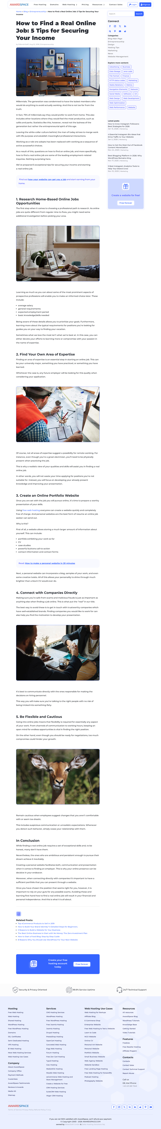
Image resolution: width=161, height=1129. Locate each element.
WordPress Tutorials (131, 1021)
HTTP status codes (117, 80)
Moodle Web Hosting (55, 1073)
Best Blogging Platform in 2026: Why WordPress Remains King (125, 156)
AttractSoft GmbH (72, 1124)
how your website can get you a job (47, 179)
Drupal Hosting (52, 1033)
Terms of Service (15, 1110)
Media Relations (116, 85)
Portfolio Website (92, 1053)
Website (131, 107)
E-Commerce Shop (92, 1021)
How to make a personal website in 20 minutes (50, 563)
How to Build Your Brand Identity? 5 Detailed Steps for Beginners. (48, 927)
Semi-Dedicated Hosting (18, 1041)
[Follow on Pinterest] (115, 31)
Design (111, 44)
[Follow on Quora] (110, 31)
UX (135, 94)
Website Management (118, 56)
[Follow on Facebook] (110, 26)
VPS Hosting (13, 1045)
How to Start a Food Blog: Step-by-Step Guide (39, 936)
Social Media (114, 94)
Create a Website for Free (57, 1084)
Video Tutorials (129, 1033)
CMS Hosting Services (55, 1012)
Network (134, 89)
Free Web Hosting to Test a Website (100, 1029)
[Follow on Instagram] (115, 26)
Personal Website (92, 1049)
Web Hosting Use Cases (18, 1057)
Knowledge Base (130, 1025)
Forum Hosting (52, 1053)
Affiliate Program (130, 1051)
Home (19, 11)
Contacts (126, 1061)
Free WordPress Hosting (18, 1029)
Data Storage (114, 71)
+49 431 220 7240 (130, 1086)
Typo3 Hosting (52, 1061)
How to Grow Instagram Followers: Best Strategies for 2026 (123, 125)
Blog (26, 11)
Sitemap (11, 1095)
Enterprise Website (93, 1025)
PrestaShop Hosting (54, 1037)
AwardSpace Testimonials (19, 1083)
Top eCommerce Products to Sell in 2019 (36, 923)
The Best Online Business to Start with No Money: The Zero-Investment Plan (52, 933)
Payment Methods (15, 1075)
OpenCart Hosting (54, 1041)
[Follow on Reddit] (125, 31)
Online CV (89, 1041)
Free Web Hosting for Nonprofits (98, 1073)
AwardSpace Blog (130, 1016)
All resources (128, 1012)
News (110, 53)
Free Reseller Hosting (132, 1047)
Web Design (114, 98)
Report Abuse (128, 1073)
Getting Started (129, 1029)
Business (126, 67)
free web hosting (31, 510)
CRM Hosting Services (55, 1088)
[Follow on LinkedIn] (125, 26)
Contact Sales (128, 1065)
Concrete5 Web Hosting (56, 1045)
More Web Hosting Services (19, 1053)
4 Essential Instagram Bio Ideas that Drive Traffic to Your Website (124, 135)
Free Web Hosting (15, 1012)
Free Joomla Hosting (55, 1025)
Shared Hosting (14, 1021)
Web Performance (117, 107)
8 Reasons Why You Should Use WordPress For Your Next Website (48, 940)
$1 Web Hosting (14, 1049)
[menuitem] (40, 4)
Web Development (131, 98)
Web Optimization (117, 103)
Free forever (82, 964)
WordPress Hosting (16, 1025)
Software (127, 94)
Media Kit (12, 1091)
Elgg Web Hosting (54, 1049)
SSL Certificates (14, 1037)
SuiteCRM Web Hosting (56, 1092)
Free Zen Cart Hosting (55, 1057)
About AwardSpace (16, 1067)
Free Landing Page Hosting (96, 1069)
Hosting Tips (113, 47)
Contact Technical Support (134, 1069)
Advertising (114, 67)
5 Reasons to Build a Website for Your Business (39, 930)
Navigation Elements (118, 89)
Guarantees (13, 1079)
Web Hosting (13, 1016)
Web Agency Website (94, 1061)
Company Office (15, 1071)
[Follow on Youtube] (120, 31)
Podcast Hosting (91, 1077)
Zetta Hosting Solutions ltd (93, 1124)
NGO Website (90, 1037)
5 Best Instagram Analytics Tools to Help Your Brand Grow (123, 167)
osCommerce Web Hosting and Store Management (59, 1078)
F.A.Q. (48, 1110)
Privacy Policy (28, 1110)
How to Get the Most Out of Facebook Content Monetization (125, 146)
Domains (12, 1033)
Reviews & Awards (16, 1087)
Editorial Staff (23, 44)
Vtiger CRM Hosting (54, 1096)
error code (128, 71)
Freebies (126, 1043)
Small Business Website (95, 1057)
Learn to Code (90, 1033)
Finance (126, 76)
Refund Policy (40, 1110)
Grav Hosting (51, 1065)
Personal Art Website (93, 1045)
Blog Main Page (115, 38)
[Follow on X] (120, 26)
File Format (114, 76)
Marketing (112, 50)
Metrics (129, 85)
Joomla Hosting (53, 1029)
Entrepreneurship (38, 11)
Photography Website (94, 1081)
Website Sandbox (92, 1065)
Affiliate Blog (90, 1016)
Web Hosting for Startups (95, 1012)
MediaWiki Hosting (54, 1069)
